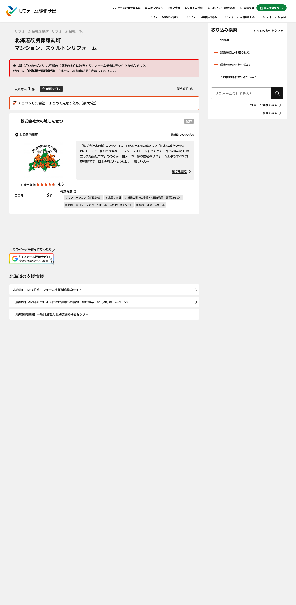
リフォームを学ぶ (275, 17)
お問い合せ (173, 7)
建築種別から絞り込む (235, 52)
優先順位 (183, 89)
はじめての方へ (154, 7)
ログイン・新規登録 (223, 7)
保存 (189, 121)
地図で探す (53, 89)
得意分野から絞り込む (235, 64)
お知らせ (248, 7)
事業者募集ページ (274, 8)
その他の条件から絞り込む (238, 77)
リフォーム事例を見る (202, 17)
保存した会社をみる (263, 105)
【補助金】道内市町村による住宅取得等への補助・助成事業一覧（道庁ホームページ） (71, 302)
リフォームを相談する (240, 17)
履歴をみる (269, 113)
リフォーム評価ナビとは (126, 7)
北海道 (224, 40)
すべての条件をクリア (268, 30)
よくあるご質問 (193, 7)
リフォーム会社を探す (164, 17)
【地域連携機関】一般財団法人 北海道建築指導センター (50, 314)
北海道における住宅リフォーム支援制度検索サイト (47, 290)
